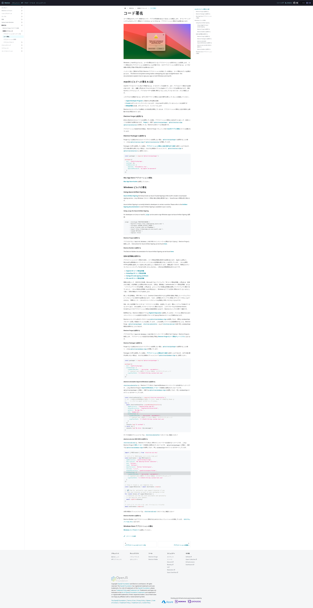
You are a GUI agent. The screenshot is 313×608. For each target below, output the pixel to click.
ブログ (26, 3)
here (165, 244)
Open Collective (190, 559)
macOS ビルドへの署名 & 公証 (202, 9)
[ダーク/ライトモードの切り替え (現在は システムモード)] (297, 3)
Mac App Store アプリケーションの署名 (204, 17)
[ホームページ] (125, 8)
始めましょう (115, 557)
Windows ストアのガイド (131, 530)
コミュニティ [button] (40, 3)
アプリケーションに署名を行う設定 (157, 353)
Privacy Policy (141, 600)
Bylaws (148, 600)
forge (145, 122)
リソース (169, 559)
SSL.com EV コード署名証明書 (135, 278)
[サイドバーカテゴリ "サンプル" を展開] (22, 16)
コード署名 (6, 36)
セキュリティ (134, 559)
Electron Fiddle (153, 559)
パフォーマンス (134, 557)
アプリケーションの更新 (10, 39)
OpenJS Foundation (124, 584)
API (22, 3)
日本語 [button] (289, 3)
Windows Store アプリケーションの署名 (204, 52)
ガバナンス (170, 557)
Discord (169, 562)
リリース (279, 3)
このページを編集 (131, 536)
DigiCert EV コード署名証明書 (135, 271)
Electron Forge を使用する (202, 11)
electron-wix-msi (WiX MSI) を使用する (204, 46)
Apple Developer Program (134, 101)
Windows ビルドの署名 (200, 20)
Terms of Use (131, 600)
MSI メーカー (139, 445)
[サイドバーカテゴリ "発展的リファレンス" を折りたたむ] (22, 31)
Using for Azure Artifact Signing (202, 26)
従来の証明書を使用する (202, 34)
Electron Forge (153, 557)
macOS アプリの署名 (173, 129)
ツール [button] (32, 3)
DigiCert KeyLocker (155, 313)
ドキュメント (16, 3)
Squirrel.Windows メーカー (150, 388)
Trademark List (134, 590)
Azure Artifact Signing (131, 196)
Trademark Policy (121, 590)
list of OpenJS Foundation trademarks (133, 592)
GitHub (188, 557)
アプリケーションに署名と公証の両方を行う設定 (161, 146)
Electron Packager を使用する (203, 14)
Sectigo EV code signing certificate (137, 276)
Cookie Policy (146, 603)
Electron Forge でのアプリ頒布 (11, 28)
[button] (12, 7)
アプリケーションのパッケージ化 (12, 34)
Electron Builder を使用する (203, 31)
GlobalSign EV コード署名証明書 (136, 273)
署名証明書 (129, 106)
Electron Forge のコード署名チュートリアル (171, 336)
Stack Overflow (171, 572)
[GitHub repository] (294, 3)
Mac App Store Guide (130, 181)
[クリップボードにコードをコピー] (188, 155)
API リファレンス (116, 559)
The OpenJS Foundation (118, 600)
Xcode (128, 103)
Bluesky (169, 564)
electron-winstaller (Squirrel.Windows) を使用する (204, 42)
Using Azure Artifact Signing (202, 22)
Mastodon (170, 570)
